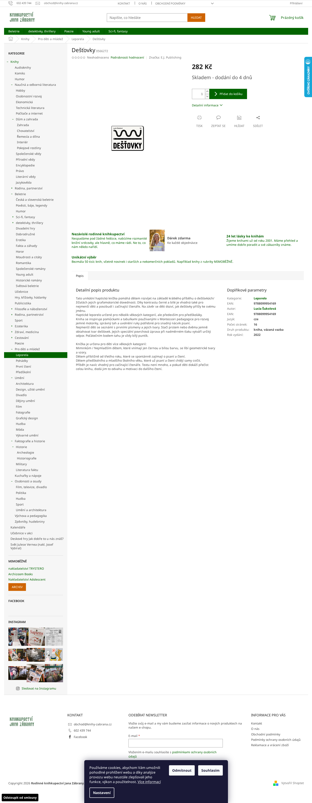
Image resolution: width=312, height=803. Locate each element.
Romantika (23, 263)
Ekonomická (24, 102)
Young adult (24, 274)
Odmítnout (181, 770)
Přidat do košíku (231, 94)
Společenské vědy (28, 154)
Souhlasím (210, 770)
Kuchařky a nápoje (28, 476)
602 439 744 (82, 730)
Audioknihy (23, 67)
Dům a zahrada (27, 119)
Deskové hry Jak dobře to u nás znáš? (37, 539)
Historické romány (29, 280)
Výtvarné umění (27, 435)
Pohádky (22, 361)
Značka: (165, 57)
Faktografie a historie (30, 441)
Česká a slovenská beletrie (35, 200)
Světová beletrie (27, 286)
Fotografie (23, 412)
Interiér (22, 142)
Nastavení (102, 792)
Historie (21, 447)
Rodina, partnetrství (29, 314)
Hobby (20, 90)
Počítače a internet (29, 113)
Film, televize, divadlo (31, 487)
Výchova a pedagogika (31, 516)
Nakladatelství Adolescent (26, 579)
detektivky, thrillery (29, 223)
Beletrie (20, 194)
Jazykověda (24, 182)
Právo (20, 171)
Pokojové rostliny (29, 148)
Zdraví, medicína (27, 332)
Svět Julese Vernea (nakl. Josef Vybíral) (32, 546)
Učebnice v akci (22, 533)
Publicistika (23, 303)
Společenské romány (30, 269)
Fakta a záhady (26, 246)
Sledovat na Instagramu (39, 688)
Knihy (15, 62)
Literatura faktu (27, 470)
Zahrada (23, 125)
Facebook (80, 737)
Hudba (21, 424)
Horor (20, 251)
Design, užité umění (30, 389)
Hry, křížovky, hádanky (30, 297)
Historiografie (26, 458)
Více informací (149, 781)
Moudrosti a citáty (29, 257)
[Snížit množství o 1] (207, 96)
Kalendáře (18, 527)
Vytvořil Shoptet (292, 783)
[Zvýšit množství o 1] (207, 91)
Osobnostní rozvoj (29, 96)
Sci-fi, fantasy (25, 217)
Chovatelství (25, 131)
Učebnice (21, 292)
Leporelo (260, 298)
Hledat (196, 17)
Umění (19, 378)
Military (21, 464)
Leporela (22, 355)
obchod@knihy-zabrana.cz (93, 724)
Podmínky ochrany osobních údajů (276, 740)
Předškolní (23, 372)
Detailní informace (205, 105)
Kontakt (124, 3)
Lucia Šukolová (265, 308)
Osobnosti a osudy (28, 481)
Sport (19, 320)
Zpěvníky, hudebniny (30, 521)
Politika (21, 493)
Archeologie (25, 452)
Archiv (17, 587)
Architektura (25, 384)
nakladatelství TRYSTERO (26, 568)
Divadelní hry (25, 228)
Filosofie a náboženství (31, 309)
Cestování (22, 338)
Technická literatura (30, 108)
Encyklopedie (25, 165)
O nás (143, 3)
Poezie (19, 343)
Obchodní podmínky (170, 3)
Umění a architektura (31, 510)
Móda (20, 429)
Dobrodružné (25, 234)
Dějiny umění (25, 401)
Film (19, 407)
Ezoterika (21, 326)
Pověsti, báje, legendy (31, 205)
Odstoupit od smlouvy (20, 797)
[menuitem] (14, 31)
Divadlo (21, 395)
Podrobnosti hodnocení (127, 57)
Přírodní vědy (25, 159)
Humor (20, 79)
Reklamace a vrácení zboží (270, 745)
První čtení (23, 366)
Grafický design (27, 418)
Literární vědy (26, 177)
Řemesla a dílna (28, 136)
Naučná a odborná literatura (35, 85)
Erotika (21, 240)
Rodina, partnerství (28, 188)
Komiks (20, 73)
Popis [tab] (80, 276)
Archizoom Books (20, 574)
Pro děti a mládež (27, 349)
